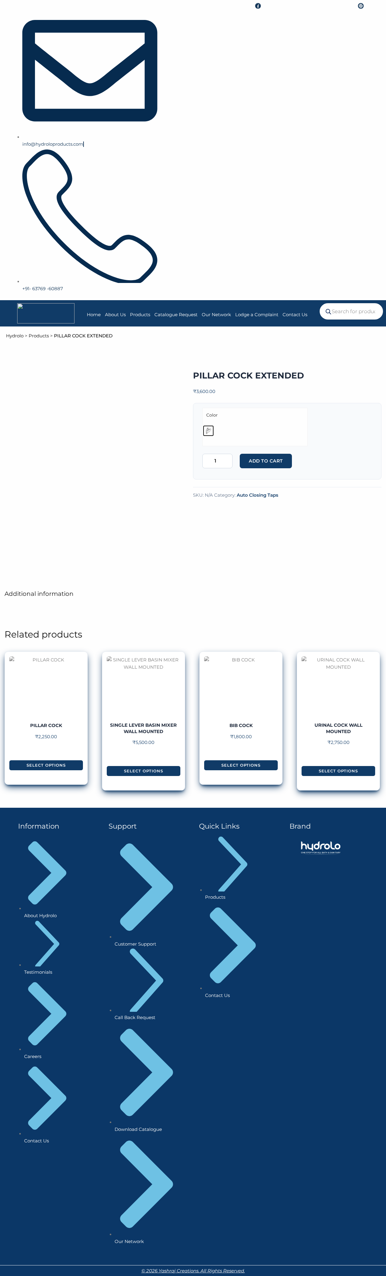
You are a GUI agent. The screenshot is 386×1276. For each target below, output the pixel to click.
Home (94, 314)
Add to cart (266, 461)
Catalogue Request (176, 314)
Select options (46, 765)
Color (212, 415)
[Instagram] (361, 6)
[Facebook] (258, 6)
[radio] (208, 430)
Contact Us (295, 314)
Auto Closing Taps (257, 495)
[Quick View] (46, 754)
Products (140, 314)
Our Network (216, 314)
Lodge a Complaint (256, 314)
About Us (115, 314)
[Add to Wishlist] (296, 458)
